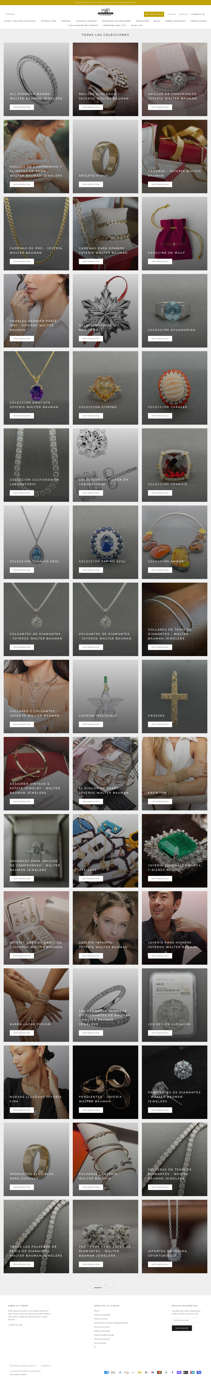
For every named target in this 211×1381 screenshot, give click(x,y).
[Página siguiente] (113, 1285)
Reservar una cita (114, 25)
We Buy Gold (154, 14)
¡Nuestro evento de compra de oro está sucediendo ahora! (105, 2)
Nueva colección (100, 1343)
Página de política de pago (104, 1335)
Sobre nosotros (175, 21)
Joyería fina (48, 21)
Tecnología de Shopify (18, 1374)
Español (10, 14)
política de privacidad (102, 1331)
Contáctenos (198, 21)
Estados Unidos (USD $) (23, 1366)
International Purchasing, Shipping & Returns (111, 1323)
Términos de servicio (102, 1327)
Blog (157, 21)
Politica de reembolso (102, 1315)
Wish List (137, 25)
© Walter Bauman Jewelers (25, 1371)
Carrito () (198, 14)
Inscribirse (181, 1328)
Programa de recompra (116, 21)
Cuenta (172, 14)
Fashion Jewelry (86, 21)
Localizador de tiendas (83, 25)
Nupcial (66, 21)
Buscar (183, 14)
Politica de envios (100, 1319)
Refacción (142, 21)
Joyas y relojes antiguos (20, 21)
